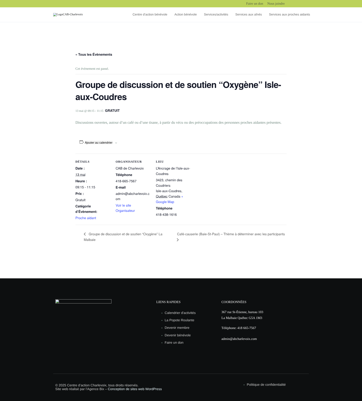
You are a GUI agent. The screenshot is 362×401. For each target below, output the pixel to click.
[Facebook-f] (64, 346)
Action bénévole (186, 14)
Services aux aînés (248, 14)
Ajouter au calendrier (98, 142)
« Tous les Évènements (93, 54)
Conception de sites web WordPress (135, 389)
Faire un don (254, 3)
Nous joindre (276, 3)
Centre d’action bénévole (150, 14)
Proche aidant (85, 217)
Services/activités (216, 14)
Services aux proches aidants (289, 14)
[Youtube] (86, 346)
